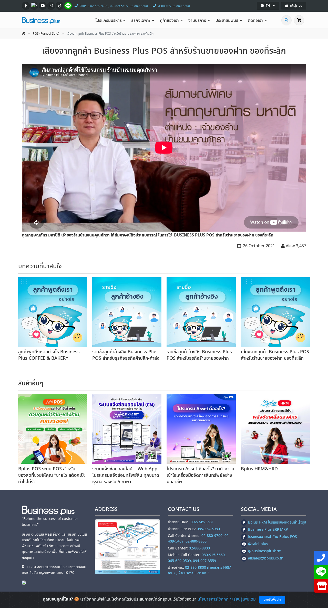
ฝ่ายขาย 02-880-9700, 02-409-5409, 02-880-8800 (114, 6)
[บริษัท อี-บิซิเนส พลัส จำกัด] (25, 582)
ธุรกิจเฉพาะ (140, 20)
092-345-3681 (202, 522)
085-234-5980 (208, 529)
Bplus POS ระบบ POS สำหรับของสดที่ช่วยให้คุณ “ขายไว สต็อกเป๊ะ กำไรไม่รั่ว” (51, 475)
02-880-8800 (199, 548)
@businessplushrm (264, 551)
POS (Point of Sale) (46, 33)
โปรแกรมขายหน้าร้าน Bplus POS (272, 536)
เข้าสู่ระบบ (296, 5)
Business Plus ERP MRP (268, 529)
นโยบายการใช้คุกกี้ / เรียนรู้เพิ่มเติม (227, 599)
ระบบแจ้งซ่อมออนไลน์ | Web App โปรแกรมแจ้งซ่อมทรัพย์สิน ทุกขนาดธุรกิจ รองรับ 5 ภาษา (125, 475)
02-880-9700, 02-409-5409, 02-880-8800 (199, 538)
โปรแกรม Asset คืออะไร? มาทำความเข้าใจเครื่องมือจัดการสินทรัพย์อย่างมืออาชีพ (200, 475)
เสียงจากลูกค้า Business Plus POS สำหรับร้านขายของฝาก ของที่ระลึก (275, 355)
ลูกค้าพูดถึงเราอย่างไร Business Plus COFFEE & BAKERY (49, 355)
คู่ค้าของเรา (169, 20)
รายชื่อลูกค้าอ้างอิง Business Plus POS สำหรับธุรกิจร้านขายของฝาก (199, 355)
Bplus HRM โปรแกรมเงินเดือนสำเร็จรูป (277, 522)
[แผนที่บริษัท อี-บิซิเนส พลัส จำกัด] (127, 546)
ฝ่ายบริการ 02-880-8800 (174, 6)
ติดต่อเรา (255, 20)
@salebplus (258, 544)
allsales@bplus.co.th (265, 558)
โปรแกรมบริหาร (108, 20)
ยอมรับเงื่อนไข (272, 599)
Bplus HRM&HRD (259, 469)
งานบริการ (197, 20)
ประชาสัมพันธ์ (227, 20)
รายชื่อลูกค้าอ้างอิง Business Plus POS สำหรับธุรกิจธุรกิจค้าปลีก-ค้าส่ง (125, 355)
